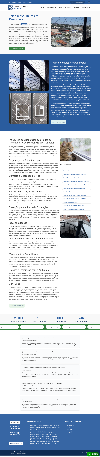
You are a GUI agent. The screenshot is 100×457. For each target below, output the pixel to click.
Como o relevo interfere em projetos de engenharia (44, 425)
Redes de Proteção (64, 7)
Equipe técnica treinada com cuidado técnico (19, 327)
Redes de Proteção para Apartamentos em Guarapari (76, 184)
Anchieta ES (70, 425)
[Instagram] (89, 2)
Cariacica (69, 427)
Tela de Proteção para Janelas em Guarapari (73, 170)
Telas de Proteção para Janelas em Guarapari (74, 188)
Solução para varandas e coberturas (84, 327)
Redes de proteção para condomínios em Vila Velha (44, 441)
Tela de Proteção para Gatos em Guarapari (73, 209)
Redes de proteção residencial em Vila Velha (42, 440)
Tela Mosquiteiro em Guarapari (70, 202)
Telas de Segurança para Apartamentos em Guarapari (76, 181)
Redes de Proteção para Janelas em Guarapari (74, 195)
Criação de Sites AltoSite (49, 453)
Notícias (76, 7)
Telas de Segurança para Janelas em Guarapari (74, 174)
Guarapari (24, 24)
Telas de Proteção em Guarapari (71, 177)
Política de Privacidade (16, 443)
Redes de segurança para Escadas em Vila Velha (43, 434)
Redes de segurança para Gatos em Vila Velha (43, 443)
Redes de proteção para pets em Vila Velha (42, 432)
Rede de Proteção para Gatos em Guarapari (73, 205)
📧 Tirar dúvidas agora (58, 122)
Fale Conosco (86, 7)
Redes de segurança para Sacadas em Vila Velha (43, 438)
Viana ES (69, 431)
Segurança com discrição (40, 327)
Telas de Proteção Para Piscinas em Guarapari (74, 198)
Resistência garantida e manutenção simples (61, 327)
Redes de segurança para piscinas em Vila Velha (43, 436)
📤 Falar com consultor (16, 305)
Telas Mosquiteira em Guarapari (70, 191)
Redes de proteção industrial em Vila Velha (42, 431)
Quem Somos (50, 7)
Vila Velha (69, 432)
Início (42, 7)
